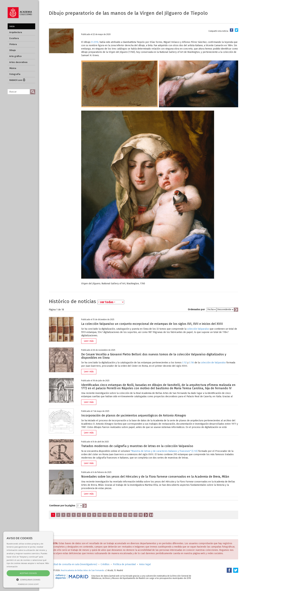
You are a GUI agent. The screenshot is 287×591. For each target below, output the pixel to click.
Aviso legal (145, 564)
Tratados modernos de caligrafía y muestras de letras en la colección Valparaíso (137, 446)
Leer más (89, 341)
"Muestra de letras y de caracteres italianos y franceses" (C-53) (164, 451)
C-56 (191, 362)
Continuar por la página (62, 505)
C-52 (184, 362)
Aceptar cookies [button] (28, 573)
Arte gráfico (15, 56)
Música (12, 68)
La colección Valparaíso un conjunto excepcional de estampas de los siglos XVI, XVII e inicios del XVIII (152, 324)
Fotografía (14, 74)
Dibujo (12, 50)
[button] (28, 579)
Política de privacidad (124, 564)
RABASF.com (16, 80)
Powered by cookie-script (28, 584)
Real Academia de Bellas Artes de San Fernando (82, 570)
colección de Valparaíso (213, 362)
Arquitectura (15, 32)
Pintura (13, 44)
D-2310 (94, 42)
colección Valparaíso (198, 328)
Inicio (12, 26)
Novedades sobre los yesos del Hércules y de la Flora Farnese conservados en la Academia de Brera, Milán (155, 476)
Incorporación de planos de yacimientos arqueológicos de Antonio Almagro (133, 415)
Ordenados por (196, 309)
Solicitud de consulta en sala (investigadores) (73, 564)
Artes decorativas (18, 62)
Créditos (105, 564)
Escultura (14, 38)
